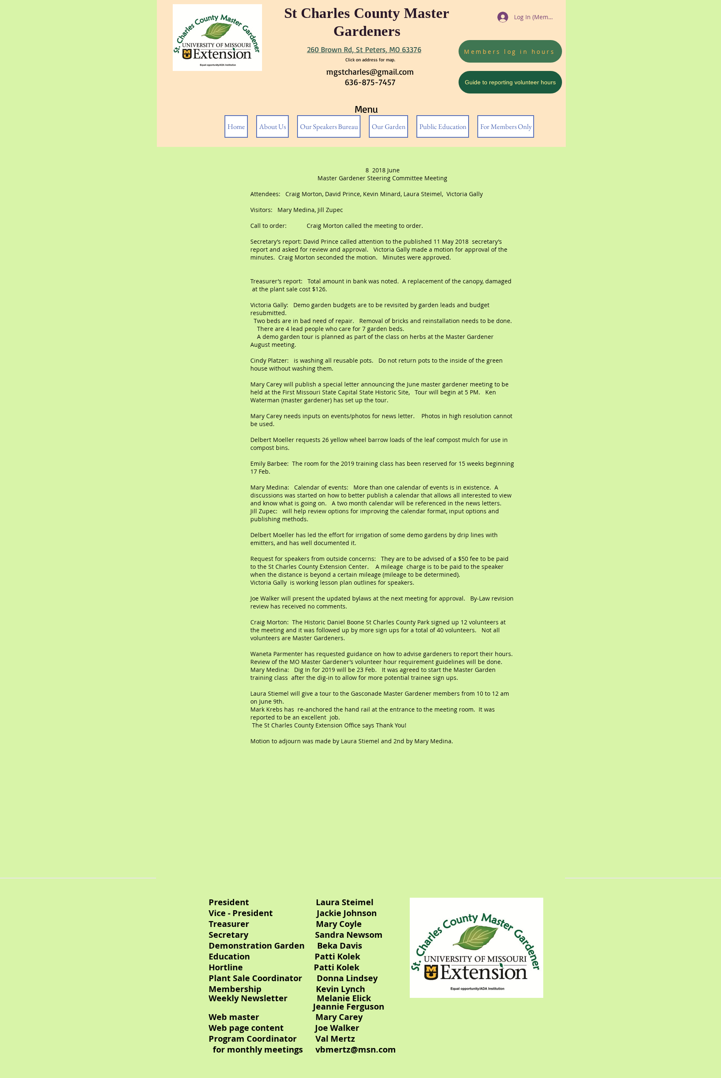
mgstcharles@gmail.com (370, 71)
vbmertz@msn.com (355, 1049)
